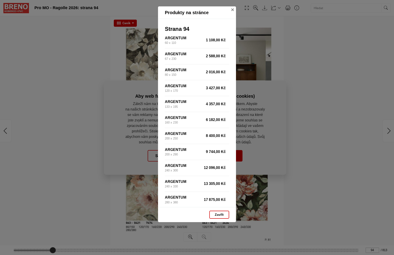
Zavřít (219, 214)
